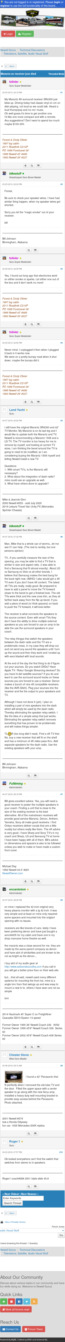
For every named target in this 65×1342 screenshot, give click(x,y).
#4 (61, 342)
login (57, 2)
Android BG (41, 1340)
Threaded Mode (56, 73)
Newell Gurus (8, 50)
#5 (61, 420)
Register (26, 34)
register (5, 5)
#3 (61, 268)
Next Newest (28, 1194)
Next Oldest (12, 1194)
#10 (61, 1152)
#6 (61, 536)
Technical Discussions (32, 50)
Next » (12, 66)
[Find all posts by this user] (32, 166)
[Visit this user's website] (25, 166)
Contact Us (11, 1329)
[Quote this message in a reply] (38, 166)
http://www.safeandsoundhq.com (23, 966)
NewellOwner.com (12, 873)
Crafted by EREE (24, 1340)
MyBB (13, 1340)
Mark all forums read (17, 1309)
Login (9, 34)
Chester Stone (19, 1055)
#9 (61, 1065)
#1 (61, 92)
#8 (61, 900)
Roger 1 (14, 1141)
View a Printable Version (15, 1221)
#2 (61, 184)
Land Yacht (17, 410)
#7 (61, 794)
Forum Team (35, 1329)
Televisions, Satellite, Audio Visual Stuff (26, 53)
